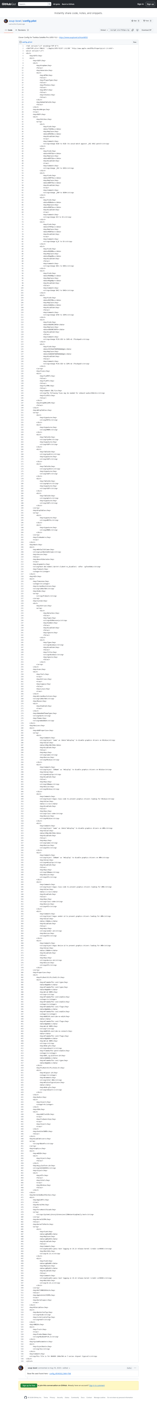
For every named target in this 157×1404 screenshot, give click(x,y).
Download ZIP (146, 30)
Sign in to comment (97, 1385)
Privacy (52, 1397)
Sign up (150, 4)
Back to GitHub (68, 4)
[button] (133, 30)
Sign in (140, 4)
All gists (56, 4)
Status (67, 1397)
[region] (78, 704)
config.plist (29, 20)
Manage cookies (99, 1397)
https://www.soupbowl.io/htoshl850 (73, 37)
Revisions (23, 30)
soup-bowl (15, 20)
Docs (83, 1397)
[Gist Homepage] (9, 4)
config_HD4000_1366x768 (60, 1373)
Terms (46, 1397)
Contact (89, 1397)
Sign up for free (29, 1385)
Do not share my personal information (120, 1397)
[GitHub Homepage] (25, 1397)
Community (75, 1397)
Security (60, 1397)
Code (10, 30)
